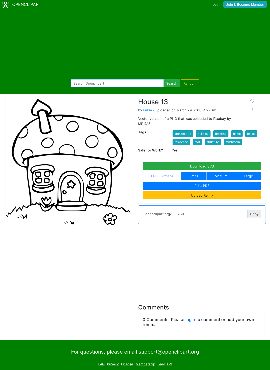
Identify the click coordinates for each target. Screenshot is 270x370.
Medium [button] (221, 176)
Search (171, 83)
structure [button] (213, 142)
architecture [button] (182, 133)
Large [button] (248, 176)
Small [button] (193, 176)
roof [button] (197, 142)
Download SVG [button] (202, 166)
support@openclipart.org (169, 352)
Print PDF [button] (201, 186)
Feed (161, 364)
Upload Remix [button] (202, 195)
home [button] (237, 133)
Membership (145, 364)
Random (190, 83)
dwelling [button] (221, 133)
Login (216, 4)
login (190, 319)
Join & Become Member (245, 4)
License (127, 364)
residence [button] (181, 142)
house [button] (251, 133)
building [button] (203, 133)
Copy (254, 214)
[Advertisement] (135, 44)
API (169, 364)
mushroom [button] (232, 142)
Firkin (147, 110)
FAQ (101, 364)
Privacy (113, 364)
